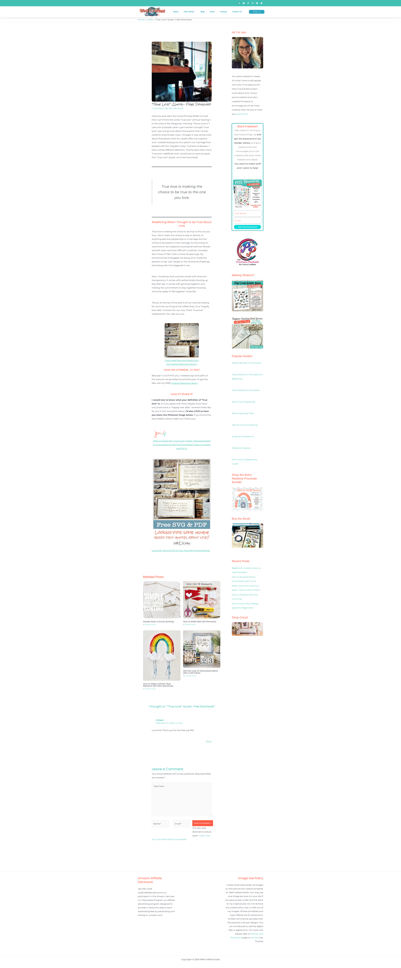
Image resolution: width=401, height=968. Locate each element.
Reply (209, 741)
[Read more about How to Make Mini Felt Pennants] (201, 599)
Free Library (189, 12)
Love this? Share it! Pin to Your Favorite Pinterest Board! (181, 550)
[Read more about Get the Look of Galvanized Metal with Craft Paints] (201, 649)
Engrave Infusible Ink (243, 436)
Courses (223, 12)
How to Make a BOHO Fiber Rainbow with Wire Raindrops (158, 684)
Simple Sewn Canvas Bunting (158, 621)
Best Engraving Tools (243, 413)
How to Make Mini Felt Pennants (199, 621)
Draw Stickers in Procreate (245, 390)
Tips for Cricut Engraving (245, 425)
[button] (239, 3)
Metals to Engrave (241, 448)
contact (255, 937)
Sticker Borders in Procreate (246, 363)
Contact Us (237, 12)
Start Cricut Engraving (243, 402)
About (176, 12)
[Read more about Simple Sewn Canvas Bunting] (161, 599)
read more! (242, 114)
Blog (203, 12)
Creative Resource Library (184, 383)
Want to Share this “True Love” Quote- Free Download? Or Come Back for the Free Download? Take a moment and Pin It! (182, 445)
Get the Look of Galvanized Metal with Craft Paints (200, 671)
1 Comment (158, 108)
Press (212, 12)
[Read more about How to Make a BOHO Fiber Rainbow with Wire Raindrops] (161, 655)
